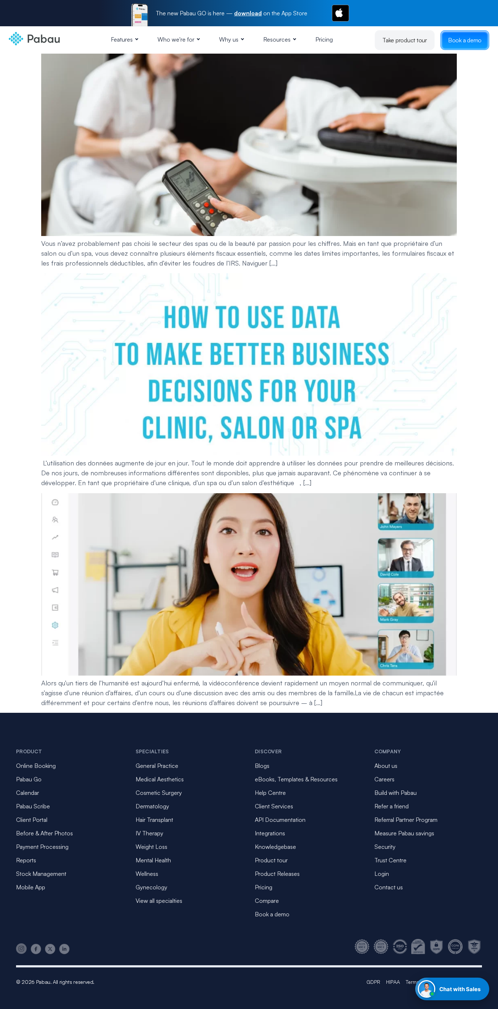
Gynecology (151, 887)
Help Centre (270, 792)
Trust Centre (390, 860)
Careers (384, 779)
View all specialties (159, 900)
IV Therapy (149, 833)
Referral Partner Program (405, 819)
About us (385, 765)
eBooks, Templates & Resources (296, 779)
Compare (267, 900)
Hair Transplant (154, 819)
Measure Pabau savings (404, 833)
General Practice (157, 765)
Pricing (324, 39)
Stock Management (41, 873)
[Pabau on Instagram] (21, 948)
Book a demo (465, 40)
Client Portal (31, 819)
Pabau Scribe (33, 806)
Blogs (262, 765)
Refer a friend (391, 806)
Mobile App (30, 887)
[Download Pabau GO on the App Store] (340, 13)
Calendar (27, 792)
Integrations (270, 833)
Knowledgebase (275, 846)
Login (381, 873)
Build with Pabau (395, 792)
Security (385, 846)
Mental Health (153, 860)
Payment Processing (42, 846)
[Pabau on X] (50, 949)
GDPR (373, 982)
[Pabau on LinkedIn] (64, 949)
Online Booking (36, 765)
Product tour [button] (271, 860)
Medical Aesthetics (160, 779)
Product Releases (277, 873)
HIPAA (393, 982)
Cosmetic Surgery (159, 792)
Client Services (274, 806)
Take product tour (404, 40)
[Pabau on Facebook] (36, 949)
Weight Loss (151, 846)
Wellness (147, 873)
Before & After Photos (44, 833)
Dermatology (152, 806)
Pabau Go (29, 779)
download (248, 13)
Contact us (388, 887)
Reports (26, 860)
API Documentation (280, 819)
